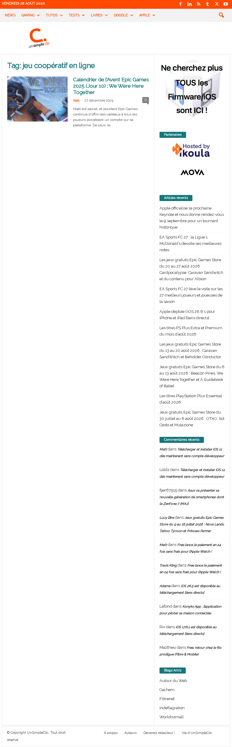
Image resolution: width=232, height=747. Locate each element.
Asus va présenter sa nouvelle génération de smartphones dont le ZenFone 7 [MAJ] (192, 497)
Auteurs (130, 733)
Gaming (27, 15)
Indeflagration (172, 708)
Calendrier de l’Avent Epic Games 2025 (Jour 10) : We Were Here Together (111, 85)
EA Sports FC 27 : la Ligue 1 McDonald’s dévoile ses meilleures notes (190, 243)
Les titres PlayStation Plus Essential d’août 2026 (191, 399)
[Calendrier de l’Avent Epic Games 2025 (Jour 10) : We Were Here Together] (37, 99)
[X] (216, 4)
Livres (96, 15)
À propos (111, 733)
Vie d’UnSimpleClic (197, 733)
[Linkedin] (189, 4)
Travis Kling (168, 565)
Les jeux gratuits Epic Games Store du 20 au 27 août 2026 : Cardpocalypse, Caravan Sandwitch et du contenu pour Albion (191, 269)
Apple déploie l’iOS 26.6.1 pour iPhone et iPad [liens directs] (187, 314)
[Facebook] (180, 4)
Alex (76, 100)
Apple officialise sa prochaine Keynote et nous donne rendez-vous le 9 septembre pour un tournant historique (192, 217)
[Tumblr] (207, 4)
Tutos (51, 15)
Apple (144, 15)
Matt (163, 449)
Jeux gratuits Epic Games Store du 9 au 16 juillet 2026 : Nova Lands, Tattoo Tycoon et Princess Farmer (192, 524)
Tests (74, 15)
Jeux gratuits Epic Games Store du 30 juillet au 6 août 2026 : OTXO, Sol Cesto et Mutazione (192, 418)
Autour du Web (173, 680)
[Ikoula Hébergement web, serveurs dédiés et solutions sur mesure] (192, 150)
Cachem (167, 689)
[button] (221, 15)
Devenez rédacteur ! (159, 733)
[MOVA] (192, 172)
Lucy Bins (167, 518)
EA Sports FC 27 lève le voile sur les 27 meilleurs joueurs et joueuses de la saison (191, 295)
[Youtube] (225, 4)
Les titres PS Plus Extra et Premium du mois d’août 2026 (191, 331)
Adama (165, 586)
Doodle (121, 15)
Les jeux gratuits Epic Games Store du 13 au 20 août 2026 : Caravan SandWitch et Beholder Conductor (190, 350)
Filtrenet (167, 699)
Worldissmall (172, 717)
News (10, 15)
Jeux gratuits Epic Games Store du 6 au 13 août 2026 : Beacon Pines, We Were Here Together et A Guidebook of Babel (192, 376)
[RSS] (198, 4)
